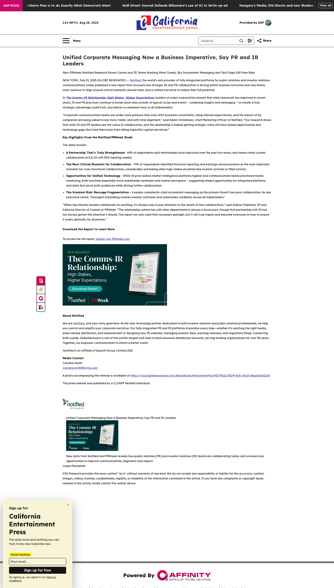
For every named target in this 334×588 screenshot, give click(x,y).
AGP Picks (11, 5)
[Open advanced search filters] (249, 41)
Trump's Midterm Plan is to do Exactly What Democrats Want (61, 5)
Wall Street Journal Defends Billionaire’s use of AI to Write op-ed (175, 5)
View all (325, 5)
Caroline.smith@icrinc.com (80, 368)
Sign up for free (37, 570)
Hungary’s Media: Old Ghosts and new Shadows (277, 5)
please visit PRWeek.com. (113, 239)
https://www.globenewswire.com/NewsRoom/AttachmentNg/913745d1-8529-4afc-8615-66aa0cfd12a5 (200, 375)
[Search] (241, 41)
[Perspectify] (41, 289)
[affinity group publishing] (41, 298)
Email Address (20, 554)
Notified (135, 80)
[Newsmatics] (41, 307)
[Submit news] (41, 281)
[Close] (68, 504)
